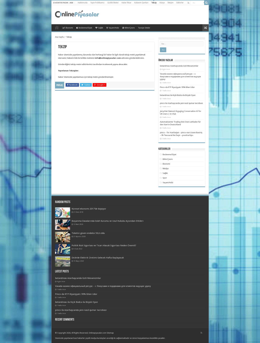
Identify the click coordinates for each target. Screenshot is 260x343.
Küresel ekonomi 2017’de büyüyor (89, 208)
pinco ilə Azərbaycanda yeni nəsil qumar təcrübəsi (181, 103)
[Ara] (206, 2)
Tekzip (154, 3)
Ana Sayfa (59, 37)
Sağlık (100, 28)
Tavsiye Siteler (144, 28)
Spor (165, 178)
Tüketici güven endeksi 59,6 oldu (88, 233)
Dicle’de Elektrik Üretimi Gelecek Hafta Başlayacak (98, 257)
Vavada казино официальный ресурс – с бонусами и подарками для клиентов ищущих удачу (180, 76)
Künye (162, 3)
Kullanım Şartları (141, 3)
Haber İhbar (126, 3)
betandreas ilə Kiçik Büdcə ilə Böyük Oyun (177, 95)
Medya (166, 168)
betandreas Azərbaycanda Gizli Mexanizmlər (179, 66)
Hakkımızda (82, 3)
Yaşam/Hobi (113, 28)
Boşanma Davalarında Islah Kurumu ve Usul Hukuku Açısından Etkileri (107, 221)
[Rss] (188, 3)
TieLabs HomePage (57, 27)
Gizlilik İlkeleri (113, 3)
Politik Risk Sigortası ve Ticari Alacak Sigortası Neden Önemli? (104, 245)
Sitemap (110, 333)
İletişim (170, 3)
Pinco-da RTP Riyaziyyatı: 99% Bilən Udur (177, 87)
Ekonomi (69, 28)
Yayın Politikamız (97, 3)
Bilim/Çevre (130, 28)
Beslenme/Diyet (85, 28)
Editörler (180, 3)
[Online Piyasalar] (77, 14)
